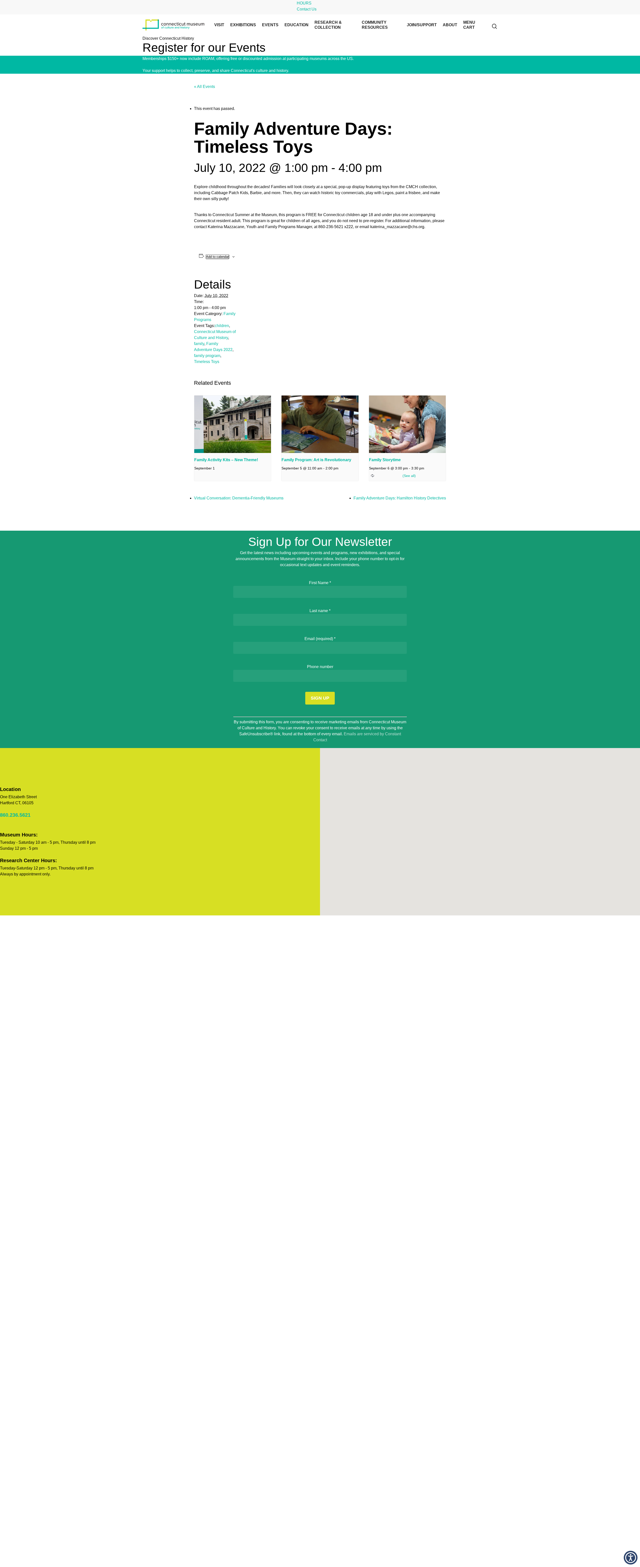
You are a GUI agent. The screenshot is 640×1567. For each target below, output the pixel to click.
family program (207, 356)
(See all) (409, 476)
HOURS (304, 3)
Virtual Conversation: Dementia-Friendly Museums (239, 498)
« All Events (204, 86)
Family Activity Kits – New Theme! (226, 460)
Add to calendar (217, 257)
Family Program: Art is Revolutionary (316, 460)
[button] (631, 1558)
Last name (320, 611)
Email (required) (320, 639)
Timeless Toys (206, 362)
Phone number (320, 667)
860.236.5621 (15, 815)
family (199, 344)
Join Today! (365, 58)
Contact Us (306, 9)
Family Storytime (385, 460)
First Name (320, 583)
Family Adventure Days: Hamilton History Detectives (400, 498)
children (222, 326)
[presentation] (232, 424)
